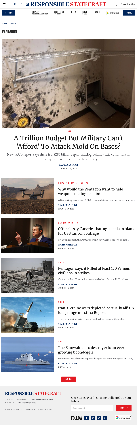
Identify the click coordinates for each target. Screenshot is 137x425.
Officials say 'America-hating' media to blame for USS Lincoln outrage (96, 231)
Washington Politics (59, 13)
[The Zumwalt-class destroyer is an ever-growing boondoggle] (27, 354)
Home (4, 23)
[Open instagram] (99, 418)
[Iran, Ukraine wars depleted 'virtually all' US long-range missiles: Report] (27, 314)
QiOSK (68, 131)
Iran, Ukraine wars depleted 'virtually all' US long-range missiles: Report (96, 310)
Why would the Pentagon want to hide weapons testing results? (90, 191)
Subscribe (9, 13)
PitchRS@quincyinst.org (26, 402)
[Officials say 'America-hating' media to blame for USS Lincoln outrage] (27, 235)
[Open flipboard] (27, 4)
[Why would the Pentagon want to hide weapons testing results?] (27, 195)
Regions (98, 12)
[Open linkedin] (105, 418)
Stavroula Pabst (68, 165)
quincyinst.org (128, 4)
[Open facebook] (21, 4)
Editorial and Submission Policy (42, 399)
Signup (122, 408)
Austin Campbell (67, 244)
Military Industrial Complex (39, 13)
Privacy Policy (21, 399)
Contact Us (9, 402)
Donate (129, 13)
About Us (8, 399)
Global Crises (84, 13)
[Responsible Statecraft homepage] (33, 393)
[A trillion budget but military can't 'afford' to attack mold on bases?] (68, 83)
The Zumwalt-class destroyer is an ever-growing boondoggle (92, 349)
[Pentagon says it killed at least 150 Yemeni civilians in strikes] (27, 275)
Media (73, 12)
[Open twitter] (15, 4)
